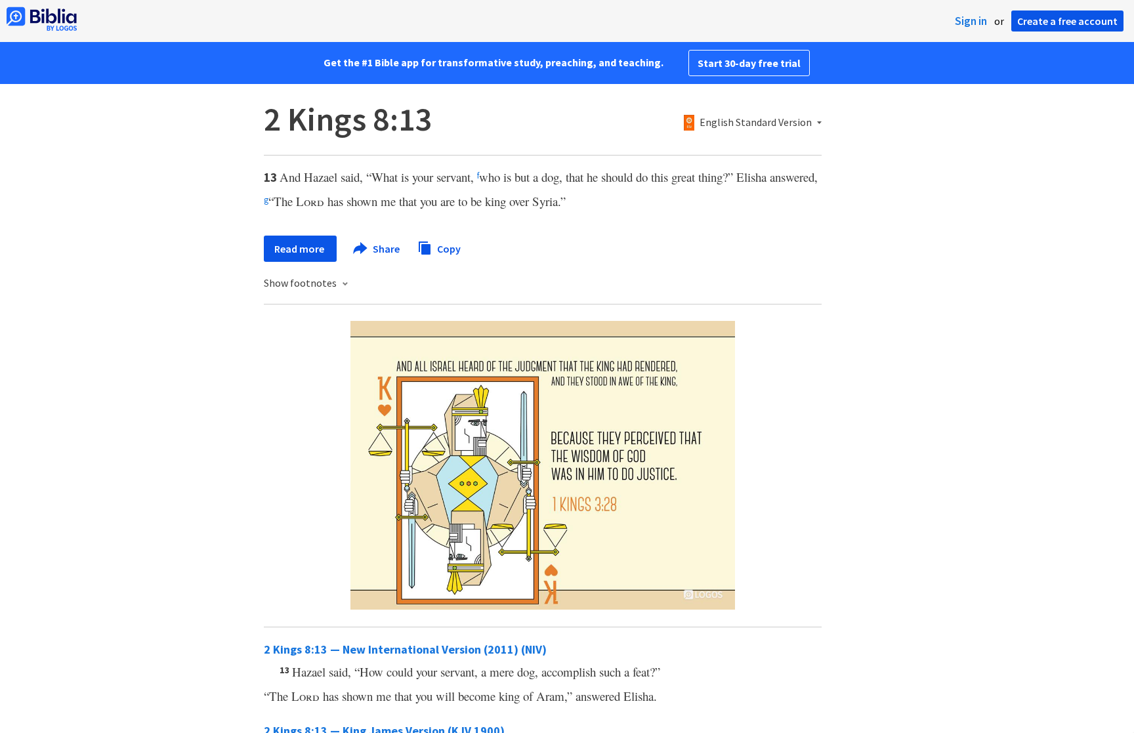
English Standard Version (756, 123)
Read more (300, 248)
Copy (448, 248)
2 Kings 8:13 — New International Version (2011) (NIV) (405, 649)
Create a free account (1067, 21)
